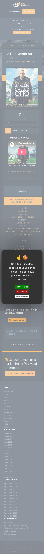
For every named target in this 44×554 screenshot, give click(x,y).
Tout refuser (22, 291)
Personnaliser (22, 296)
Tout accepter (22, 287)
